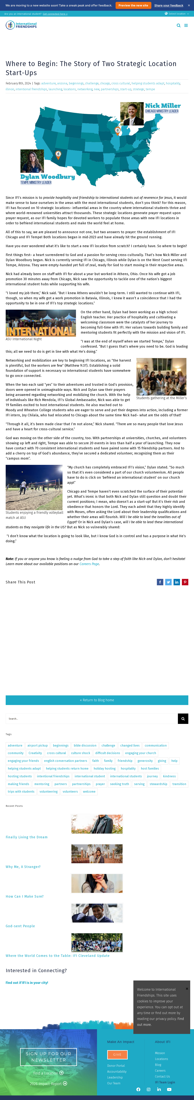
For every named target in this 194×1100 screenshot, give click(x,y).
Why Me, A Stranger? (23, 867)
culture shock (80, 753)
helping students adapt (147, 83)
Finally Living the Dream (27, 837)
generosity (145, 761)
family (108, 761)
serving (139, 784)
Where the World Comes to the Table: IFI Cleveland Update (58, 956)
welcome (89, 791)
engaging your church (140, 753)
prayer (100, 784)
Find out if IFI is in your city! (27, 983)
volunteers (70, 791)
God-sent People (20, 926)
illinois (10, 89)
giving (162, 761)
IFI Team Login (165, 1082)
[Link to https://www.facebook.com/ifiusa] (138, 1090)
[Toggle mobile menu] (186, 25)
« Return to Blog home (97, 700)
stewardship (158, 784)
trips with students (21, 791)
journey (152, 776)
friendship (125, 761)
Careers (160, 1070)
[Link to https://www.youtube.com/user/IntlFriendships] (169, 1090)
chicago (105, 83)
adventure (48, 83)
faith (95, 761)
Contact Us (162, 1076)
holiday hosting (105, 768)
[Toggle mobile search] (179, 25)
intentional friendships (31, 89)
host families (150, 768)
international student (90, 776)
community (15, 753)
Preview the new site (133, 5)
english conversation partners (65, 761)
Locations (161, 1059)
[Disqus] (97, 633)
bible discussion (85, 745)
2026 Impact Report (46, 1083)
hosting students (20, 776)
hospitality (173, 83)
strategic (138, 89)
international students (126, 776)
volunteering (49, 791)
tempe (150, 89)
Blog (158, 1065)
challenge (92, 83)
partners (60, 784)
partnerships (110, 89)
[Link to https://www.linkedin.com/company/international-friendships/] (159, 1090)
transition (179, 784)
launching (55, 89)
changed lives (130, 745)
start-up (125, 89)
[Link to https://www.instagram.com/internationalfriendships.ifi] (149, 1090)
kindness (169, 776)
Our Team (113, 1083)
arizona (62, 83)
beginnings (76, 83)
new (96, 89)
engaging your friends (23, 761)
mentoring (41, 784)
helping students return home (67, 768)
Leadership (115, 1077)
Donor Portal (116, 1066)
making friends (18, 784)
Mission (160, 1053)
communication (156, 745)
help (174, 761)
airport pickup (37, 745)
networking (84, 89)
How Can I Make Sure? (25, 896)
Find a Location (46, 1073)
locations (69, 89)
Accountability (116, 1071)
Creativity (35, 753)
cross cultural (120, 83)
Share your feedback (168, 5)
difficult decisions (107, 753)
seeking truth (119, 784)
